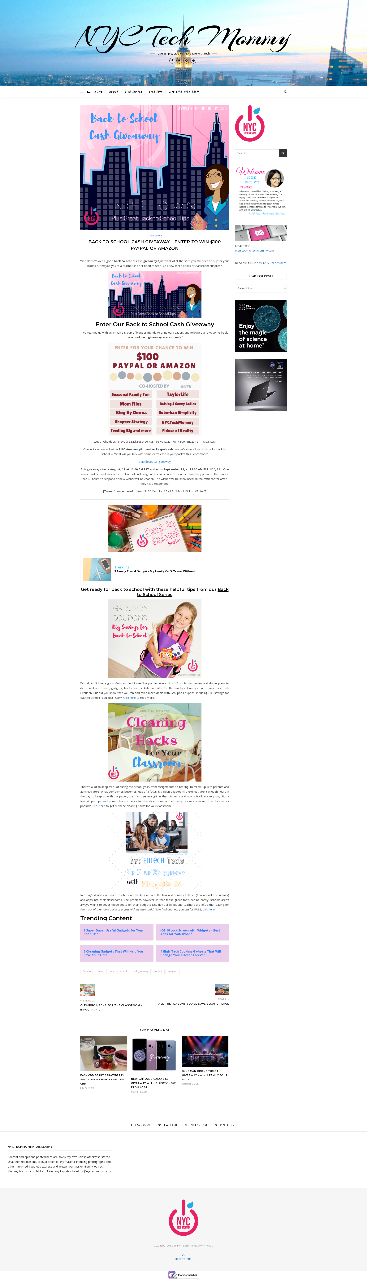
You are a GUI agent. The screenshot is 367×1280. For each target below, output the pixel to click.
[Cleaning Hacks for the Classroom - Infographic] (87, 990)
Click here (129, 697)
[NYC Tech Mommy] (183, 1217)
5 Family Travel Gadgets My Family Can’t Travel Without (154, 571)
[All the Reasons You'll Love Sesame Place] (222, 989)
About (113, 92)
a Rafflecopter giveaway (155, 461)
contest (158, 971)
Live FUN (155, 92)
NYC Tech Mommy (183, 36)
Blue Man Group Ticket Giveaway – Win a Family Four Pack (204, 1075)
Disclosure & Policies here (269, 263)
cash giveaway (140, 971)
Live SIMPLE (134, 92)
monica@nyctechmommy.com (254, 250)
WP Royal (206, 1245)
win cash (172, 971)
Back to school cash (93, 971)
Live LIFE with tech (184, 92)
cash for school (118, 971)
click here (209, 909)
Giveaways (154, 235)
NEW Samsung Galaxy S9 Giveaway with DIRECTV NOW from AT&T (153, 1083)
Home (98, 92)
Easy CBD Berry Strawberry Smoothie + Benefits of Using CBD (103, 1079)
